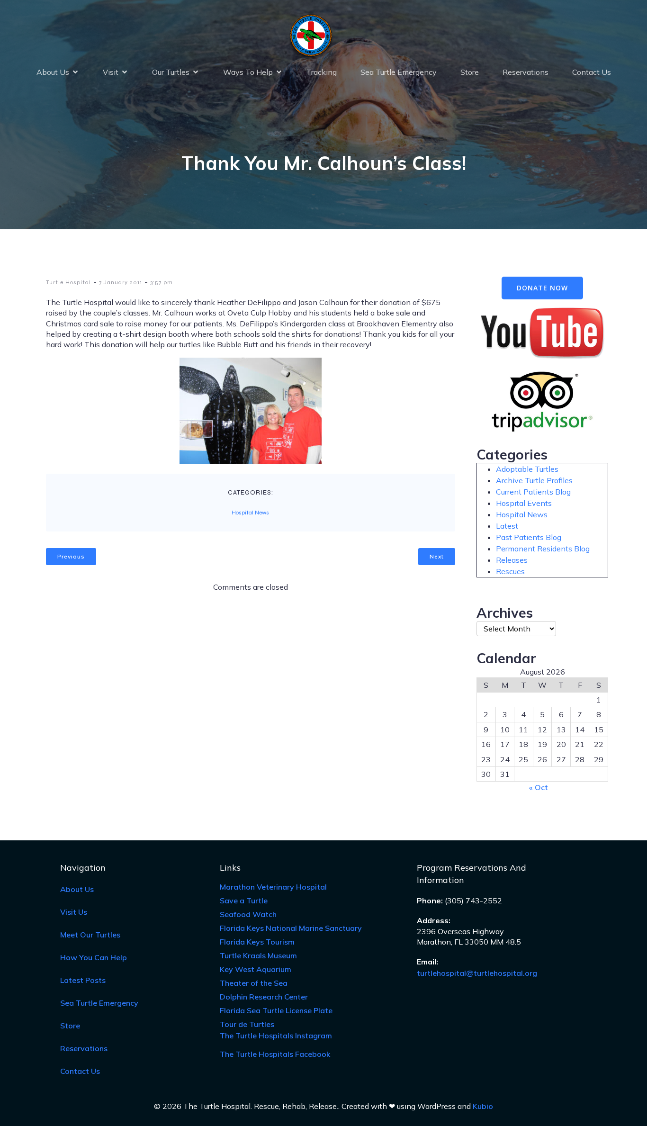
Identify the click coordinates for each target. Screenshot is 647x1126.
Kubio (483, 1106)
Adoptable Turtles (527, 469)
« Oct (538, 787)
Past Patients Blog (528, 537)
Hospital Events (524, 503)
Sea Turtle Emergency (398, 72)
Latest (507, 526)
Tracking (321, 72)
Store (469, 72)
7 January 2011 (120, 282)
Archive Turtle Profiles (534, 480)
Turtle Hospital (68, 282)
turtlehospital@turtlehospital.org (477, 973)
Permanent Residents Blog (543, 548)
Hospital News (250, 512)
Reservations (525, 72)
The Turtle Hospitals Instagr (276, 1035)
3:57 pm (161, 282)
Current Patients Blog (533, 491)
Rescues (510, 571)
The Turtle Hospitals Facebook (275, 1054)
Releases (512, 560)
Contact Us (591, 72)
